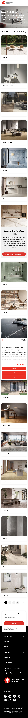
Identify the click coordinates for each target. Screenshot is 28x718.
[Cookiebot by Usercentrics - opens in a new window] (20, 340)
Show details (20, 364)
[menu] (26, 2)
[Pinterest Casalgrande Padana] (18, 696)
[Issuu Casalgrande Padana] (14, 700)
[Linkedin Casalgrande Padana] (5, 700)
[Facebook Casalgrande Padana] (5, 696)
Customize (13, 372)
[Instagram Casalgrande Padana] (9, 696)
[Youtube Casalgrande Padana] (14, 696)
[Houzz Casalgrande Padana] (9, 700)
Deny (14, 377)
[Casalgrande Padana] (7, 2)
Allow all (14, 368)
